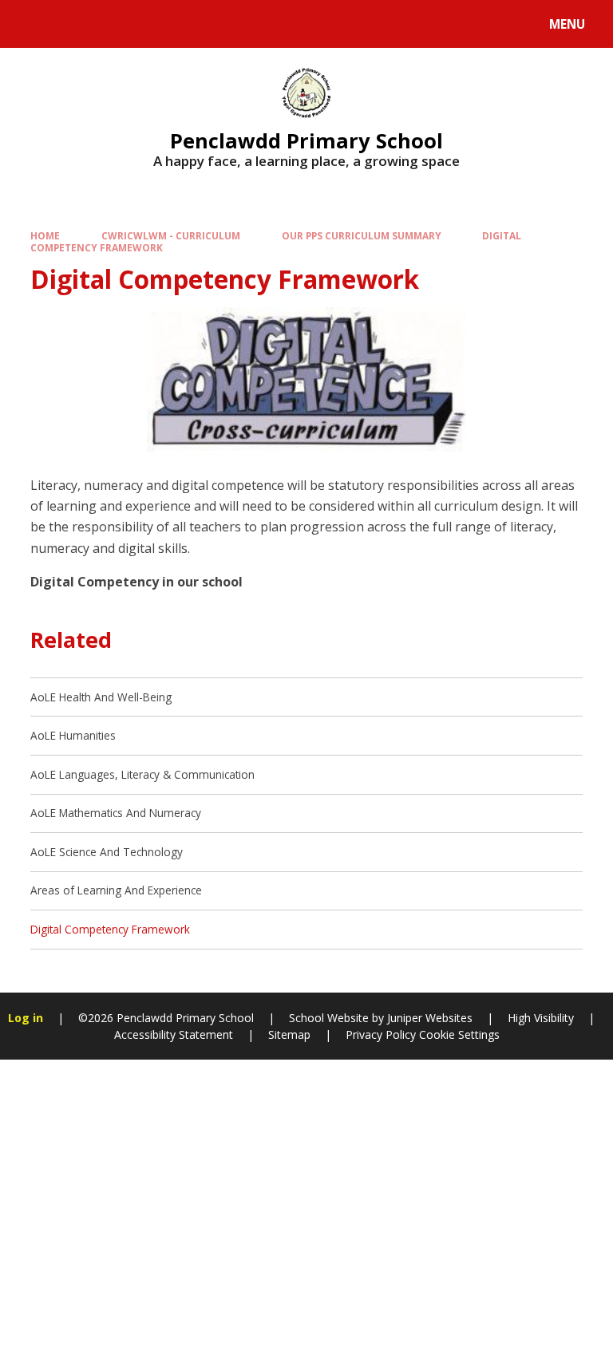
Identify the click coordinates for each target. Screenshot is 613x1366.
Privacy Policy (381, 1034)
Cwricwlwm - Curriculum (170, 235)
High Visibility (541, 1017)
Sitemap (289, 1034)
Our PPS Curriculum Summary (361, 235)
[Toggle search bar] (31, 24)
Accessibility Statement (173, 1034)
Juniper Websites (428, 1017)
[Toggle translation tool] (72, 24)
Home (45, 235)
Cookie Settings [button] (459, 1034)
